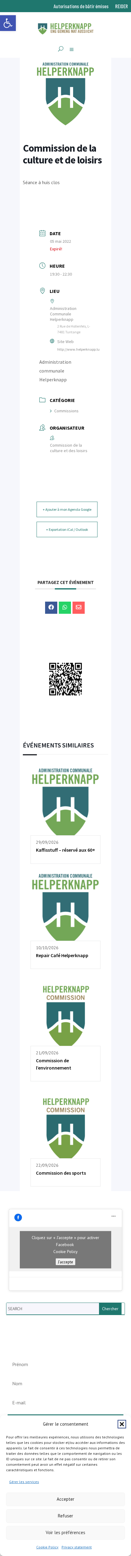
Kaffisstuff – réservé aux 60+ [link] (65, 850)
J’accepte (65, 1262)
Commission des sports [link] (61, 1173)
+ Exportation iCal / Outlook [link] (67, 529)
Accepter (65, 1499)
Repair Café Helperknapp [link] (62, 955)
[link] (8, 23)
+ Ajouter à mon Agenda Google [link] (67, 509)
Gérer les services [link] (24, 1481)
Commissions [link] (66, 411)
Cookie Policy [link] (47, 1547)
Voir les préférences (65, 1532)
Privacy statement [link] (77, 1547)
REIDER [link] (121, 6)
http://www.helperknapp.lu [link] (78, 349)
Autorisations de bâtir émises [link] (81, 6)
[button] (122, 1424)
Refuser (65, 1516)
